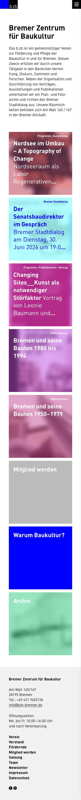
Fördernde (18, 746)
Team (13, 762)
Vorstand (16, 741)
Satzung (15, 757)
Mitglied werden (22, 752)
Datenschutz (19, 777)
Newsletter (18, 767)
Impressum (18, 772)
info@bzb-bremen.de (25, 704)
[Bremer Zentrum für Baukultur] (13, 4)
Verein (14, 736)
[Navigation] (76, 4)
